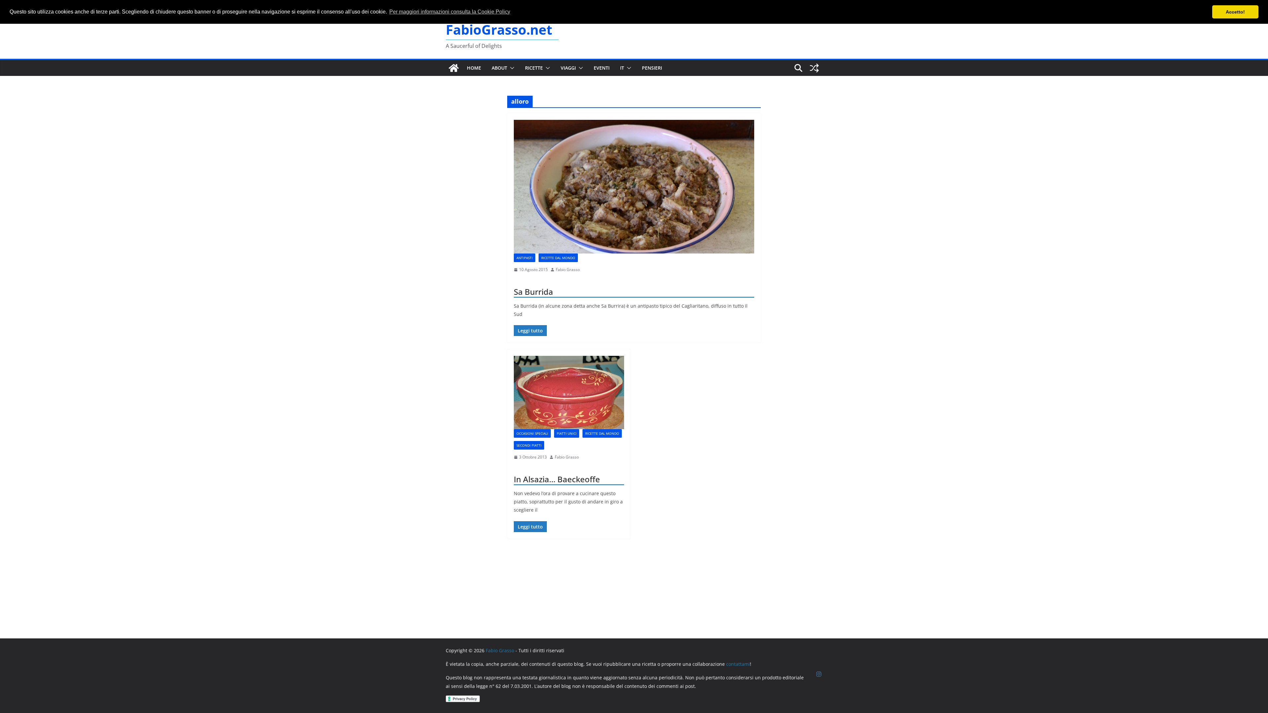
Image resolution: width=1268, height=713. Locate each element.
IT (622, 68)
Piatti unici (567, 433)
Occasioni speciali (532, 433)
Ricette (534, 68)
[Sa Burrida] (634, 187)
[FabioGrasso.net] (454, 68)
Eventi (602, 68)
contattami (738, 664)
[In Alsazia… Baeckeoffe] (569, 392)
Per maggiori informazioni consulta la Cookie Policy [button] (449, 12)
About (499, 68)
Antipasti (524, 257)
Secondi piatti (529, 445)
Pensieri (652, 68)
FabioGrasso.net (499, 29)
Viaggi (568, 68)
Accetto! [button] (1235, 12)
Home (474, 68)
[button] (510, 68)
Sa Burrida (533, 291)
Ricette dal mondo (558, 257)
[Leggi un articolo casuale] (814, 68)
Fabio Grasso (568, 269)
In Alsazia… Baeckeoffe (557, 479)
